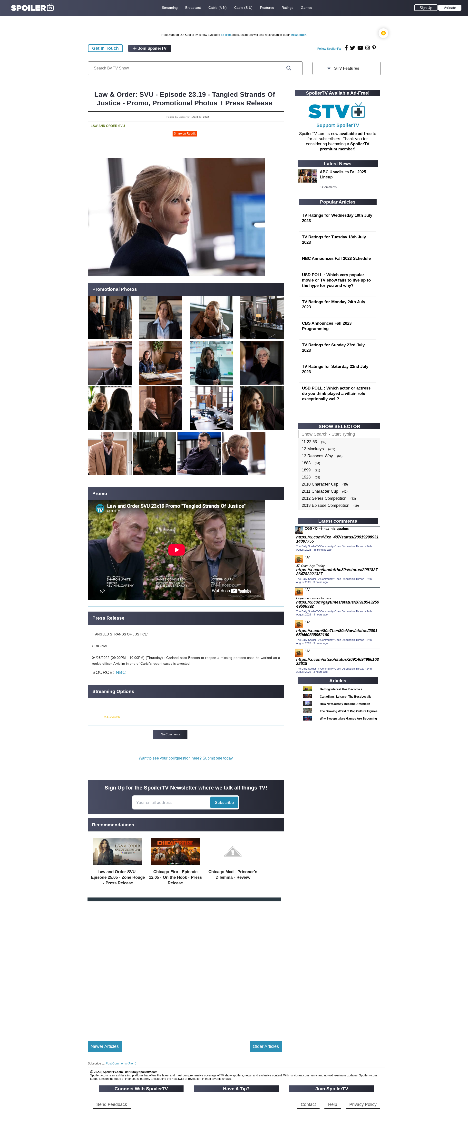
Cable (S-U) (243, 8)
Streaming (170, 8)
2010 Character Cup (320, 484)
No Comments (170, 734)
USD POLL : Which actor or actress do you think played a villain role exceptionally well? (336, 393)
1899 (306, 470)
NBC (121, 672)
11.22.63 (309, 441)
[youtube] (360, 48)
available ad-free (355, 133)
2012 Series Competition (324, 498)
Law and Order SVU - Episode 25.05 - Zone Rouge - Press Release (118, 877)
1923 (306, 477)
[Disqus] (185, 967)
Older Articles (266, 1046)
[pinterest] (374, 48)
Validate (450, 8)
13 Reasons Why (317, 456)
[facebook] (346, 48)
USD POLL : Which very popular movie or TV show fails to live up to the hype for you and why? (336, 280)
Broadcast (193, 8)
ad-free (226, 35)
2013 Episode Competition (325, 505)
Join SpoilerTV (151, 48)
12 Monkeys (313, 449)
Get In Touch (105, 48)
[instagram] (367, 48)
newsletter (298, 35)
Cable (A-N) (217, 8)
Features (267, 8)
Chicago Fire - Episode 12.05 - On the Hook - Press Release (175, 877)
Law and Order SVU (108, 126)
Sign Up (425, 8)
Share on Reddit (184, 133)
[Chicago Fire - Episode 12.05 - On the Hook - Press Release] (175, 866)
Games (306, 8)
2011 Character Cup (320, 491)
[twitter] (352, 48)
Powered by (95, 717)
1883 (306, 463)
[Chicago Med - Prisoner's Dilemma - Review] (232, 866)
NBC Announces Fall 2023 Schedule (336, 258)
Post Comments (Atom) (121, 1063)
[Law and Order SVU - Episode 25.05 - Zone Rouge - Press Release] (117, 866)
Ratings (287, 8)
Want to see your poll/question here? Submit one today (186, 758)
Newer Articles (105, 1046)
